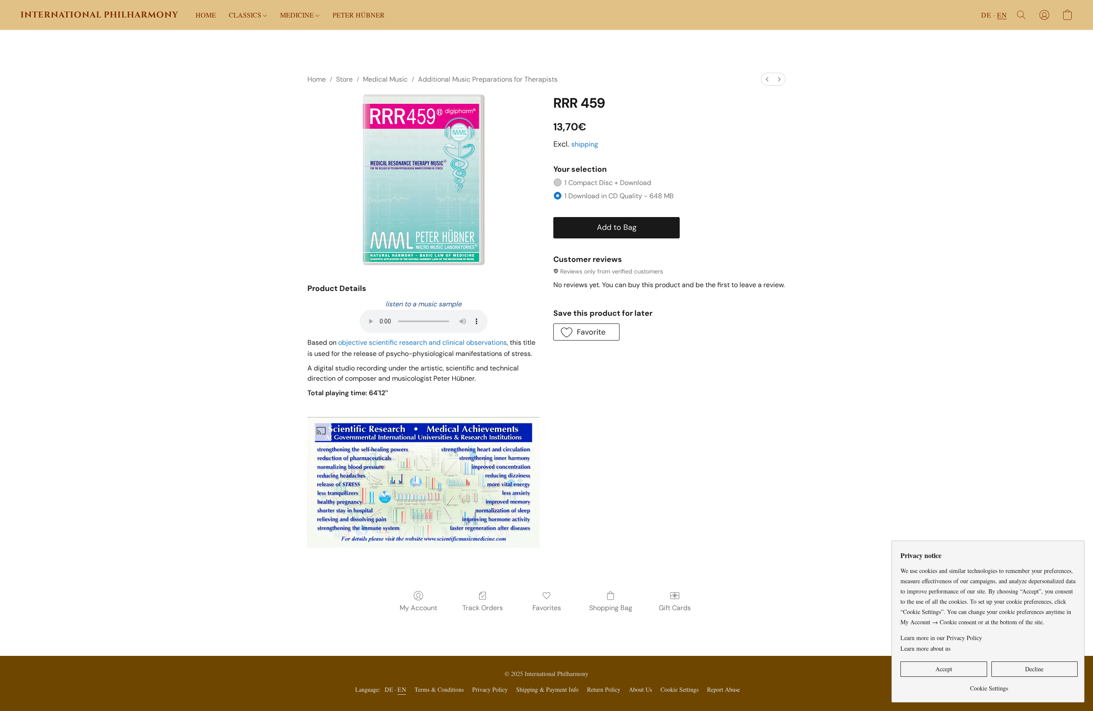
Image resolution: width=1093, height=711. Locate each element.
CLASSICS (246, 14)
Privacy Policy (490, 689)
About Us (640, 689)
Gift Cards (675, 607)
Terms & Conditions (439, 689)
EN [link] (401, 689)
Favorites (546, 607)
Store (344, 79)
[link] (989, 685)
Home (316, 79)
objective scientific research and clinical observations (422, 342)
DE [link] (389, 689)
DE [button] (986, 14)
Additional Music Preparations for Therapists (488, 79)
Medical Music (385, 79)
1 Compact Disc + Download (607, 182)
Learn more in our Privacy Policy (941, 638)
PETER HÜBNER (359, 14)
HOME (206, 14)
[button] (99, 15)
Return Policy (603, 689)
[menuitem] (767, 79)
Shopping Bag (610, 607)
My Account (418, 607)
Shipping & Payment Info (547, 689)
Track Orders (482, 607)
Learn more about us (925, 648)
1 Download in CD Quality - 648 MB (619, 195)
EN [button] (1002, 14)
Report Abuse (723, 689)
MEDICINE (298, 14)
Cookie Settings (679, 689)
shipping (584, 144)
